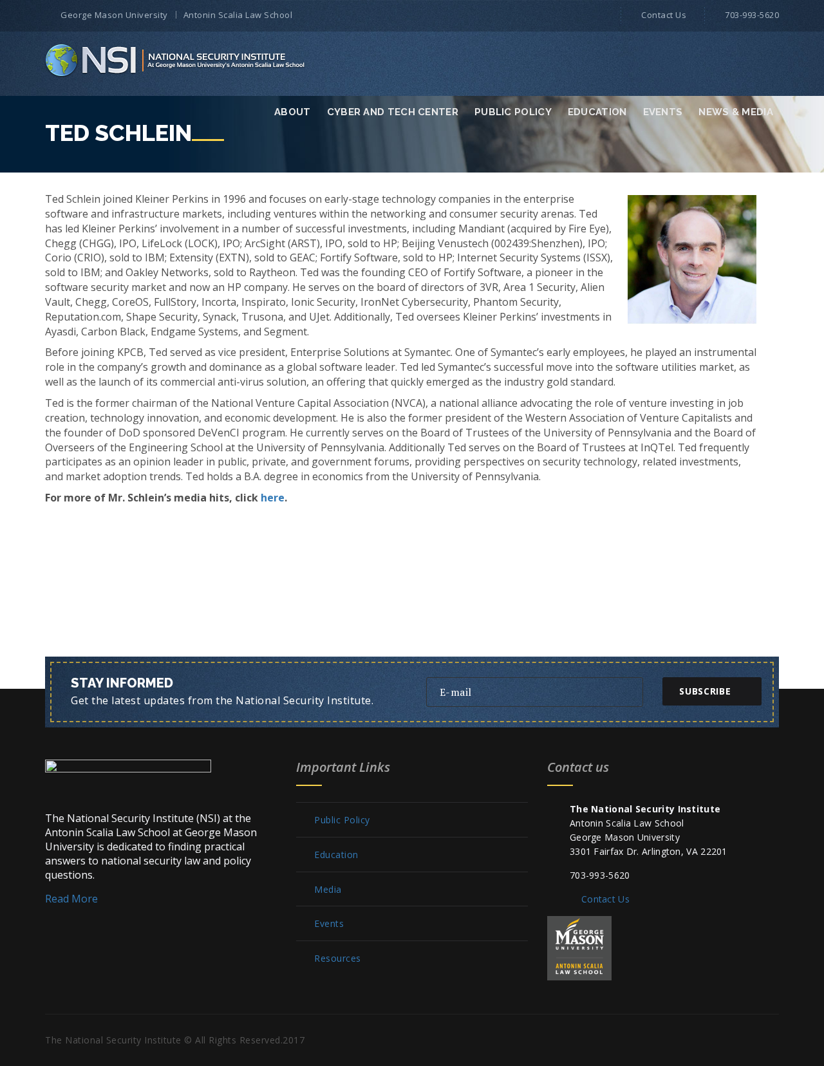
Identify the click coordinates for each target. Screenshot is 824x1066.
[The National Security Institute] (176, 60)
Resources (337, 958)
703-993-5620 (752, 15)
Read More (71, 899)
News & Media (735, 112)
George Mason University (114, 15)
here (273, 498)
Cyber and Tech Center (392, 112)
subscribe (705, 691)
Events (663, 112)
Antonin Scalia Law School (238, 15)
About (292, 112)
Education (597, 112)
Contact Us (663, 15)
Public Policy (513, 112)
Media (328, 889)
